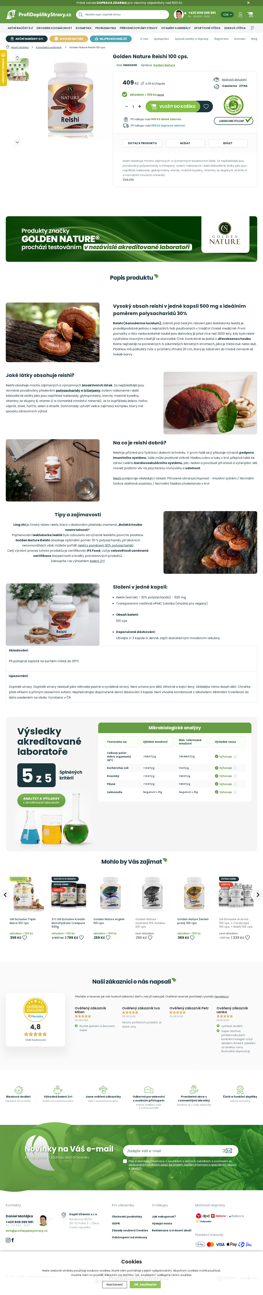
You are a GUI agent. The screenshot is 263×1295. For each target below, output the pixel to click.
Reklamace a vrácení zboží (171, 1230)
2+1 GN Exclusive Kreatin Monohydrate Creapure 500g (68, 923)
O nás (144, 39)
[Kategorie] (252, 28)
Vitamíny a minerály (175, 28)
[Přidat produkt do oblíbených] (24, 937)
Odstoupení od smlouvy (129, 1237)
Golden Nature (164, 65)
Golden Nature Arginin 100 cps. (109, 921)
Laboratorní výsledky (231, 121)
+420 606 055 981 (202, 12)
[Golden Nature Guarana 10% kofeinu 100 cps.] (152, 894)
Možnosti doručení (234, 80)
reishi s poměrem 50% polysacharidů (105, 545)
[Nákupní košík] (250, 14)
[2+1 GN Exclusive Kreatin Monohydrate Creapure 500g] (69, 894)
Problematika (105, 28)
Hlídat (185, 143)
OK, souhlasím (145, 1285)
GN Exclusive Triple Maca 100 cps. (23, 921)
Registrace (221, 39)
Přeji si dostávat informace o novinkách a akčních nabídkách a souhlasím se (182, 1164)
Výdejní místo (162, 1223)
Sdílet (228, 143)
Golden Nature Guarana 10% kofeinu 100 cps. (150, 923)
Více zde (128, 179)
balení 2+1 (97, 561)
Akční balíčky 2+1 (20, 28)
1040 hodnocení (35, 1040)
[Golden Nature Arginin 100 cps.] (111, 894)
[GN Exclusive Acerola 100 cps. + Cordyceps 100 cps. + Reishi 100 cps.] (236, 894)
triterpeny (92, 390)
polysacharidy (68, 390)
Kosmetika (83, 28)
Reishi (117, 478)
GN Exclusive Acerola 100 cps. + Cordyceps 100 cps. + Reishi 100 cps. (236, 923)
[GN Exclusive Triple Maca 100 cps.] (27, 894)
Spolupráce (161, 39)
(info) (160, 94)
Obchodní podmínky (127, 1216)
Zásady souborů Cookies (130, 1230)
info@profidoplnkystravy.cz (27, 1231)
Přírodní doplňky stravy (138, 28)
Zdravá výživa (235, 28)
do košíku (177, 106)
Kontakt (239, 39)
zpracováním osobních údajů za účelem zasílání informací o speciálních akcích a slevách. (182, 1166)
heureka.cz (221, 996)
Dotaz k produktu (142, 143)
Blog (254, 39)
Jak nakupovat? (164, 1216)
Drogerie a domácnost (54, 28)
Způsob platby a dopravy (192, 39)
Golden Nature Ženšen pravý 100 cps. (193, 921)
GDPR (116, 1223)
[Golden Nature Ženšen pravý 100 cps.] (194, 894)
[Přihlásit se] (240, 14)
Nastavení (114, 1285)
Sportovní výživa (207, 28)
